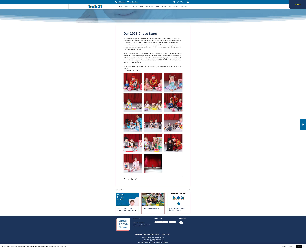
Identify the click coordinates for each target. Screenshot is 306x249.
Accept (299, 246)
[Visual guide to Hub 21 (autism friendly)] (178, 199)
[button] (188, 2)
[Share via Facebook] (124, 179)
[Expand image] (133, 82)
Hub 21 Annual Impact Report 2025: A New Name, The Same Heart (127, 209)
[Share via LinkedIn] (132, 179)
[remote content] (153, 70)
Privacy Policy (63, 246)
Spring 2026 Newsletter (151, 208)
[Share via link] (136, 179)
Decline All (291, 246)
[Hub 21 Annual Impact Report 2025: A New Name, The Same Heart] (127, 199)
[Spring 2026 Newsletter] (153, 199)
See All (188, 189)
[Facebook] (181, 222)
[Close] (304, 246)
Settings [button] (284, 246)
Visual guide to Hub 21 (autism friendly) (177, 209)
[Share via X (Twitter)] (128, 179)
